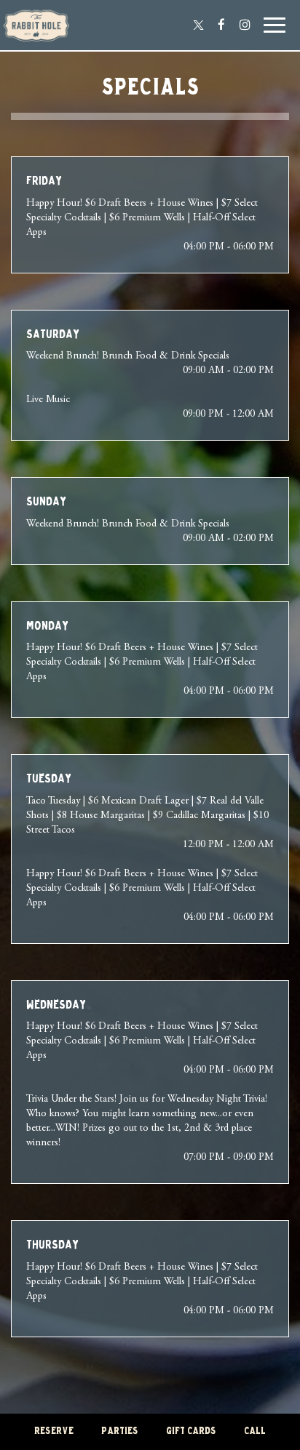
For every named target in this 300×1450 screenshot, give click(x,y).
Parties (119, 1431)
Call (255, 1431)
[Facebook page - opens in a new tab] (221, 24)
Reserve (54, 1431)
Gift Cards (191, 1431)
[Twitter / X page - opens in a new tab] (198, 24)
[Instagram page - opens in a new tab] (244, 24)
